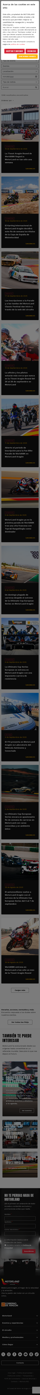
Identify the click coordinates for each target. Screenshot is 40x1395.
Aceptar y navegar (14, 51)
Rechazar (31, 51)
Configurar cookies (27, 56)
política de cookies (18, 44)
